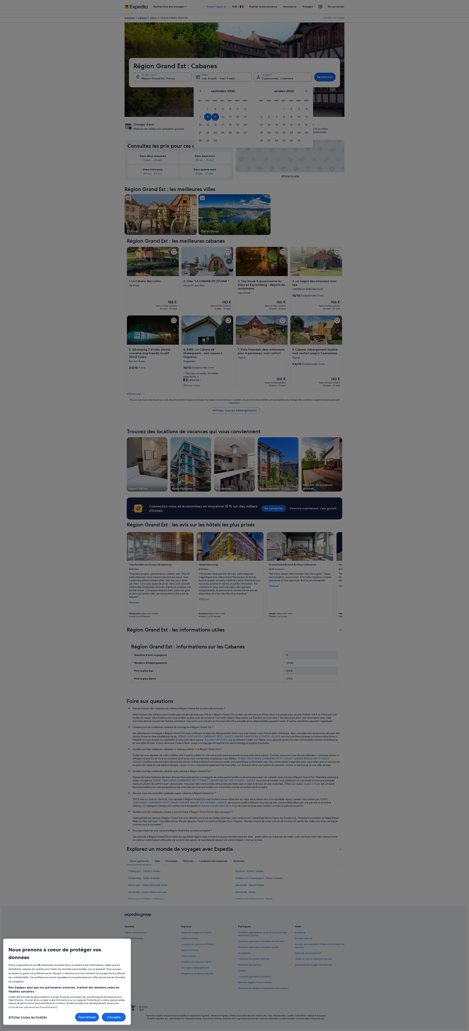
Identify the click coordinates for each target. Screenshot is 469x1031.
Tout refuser (87, 1017)
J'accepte (114, 1017)
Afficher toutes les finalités (27, 1017)
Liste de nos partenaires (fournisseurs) (32, 1007)
